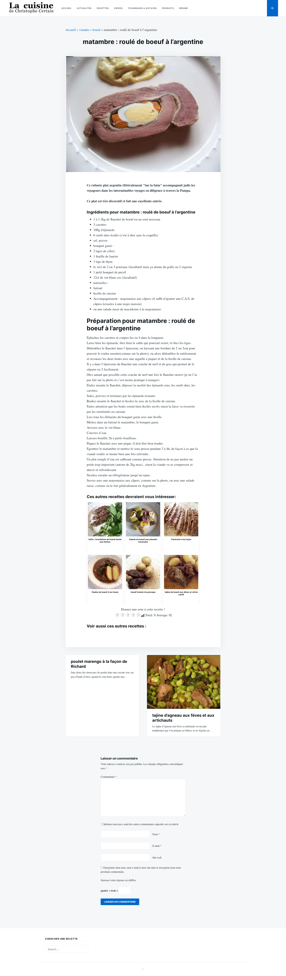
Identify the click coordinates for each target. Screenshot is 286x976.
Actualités (84, 8)
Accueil (66, 8)
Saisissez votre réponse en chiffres (118, 880)
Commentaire (109, 776)
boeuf (96, 29)
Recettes (103, 8)
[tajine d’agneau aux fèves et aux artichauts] (183, 682)
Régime (183, 8)
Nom (156, 834)
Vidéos (118, 8)
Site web (157, 857)
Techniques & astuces (142, 8)
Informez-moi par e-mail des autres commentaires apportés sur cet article (140, 824)
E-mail (156, 845)
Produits (168, 8)
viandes (84, 29)
